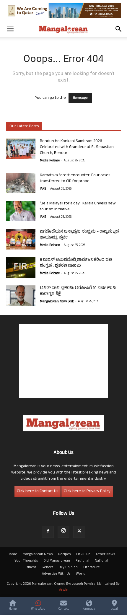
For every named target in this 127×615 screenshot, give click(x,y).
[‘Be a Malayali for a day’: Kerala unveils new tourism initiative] (20, 211)
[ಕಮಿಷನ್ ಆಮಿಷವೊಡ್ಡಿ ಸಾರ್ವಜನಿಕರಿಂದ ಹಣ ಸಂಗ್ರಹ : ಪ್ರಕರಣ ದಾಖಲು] (20, 267)
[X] (79, 532)
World (80, 574)
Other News (105, 554)
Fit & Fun (83, 554)
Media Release (50, 160)
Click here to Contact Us (37, 491)
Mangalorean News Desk (57, 301)
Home (12, 554)
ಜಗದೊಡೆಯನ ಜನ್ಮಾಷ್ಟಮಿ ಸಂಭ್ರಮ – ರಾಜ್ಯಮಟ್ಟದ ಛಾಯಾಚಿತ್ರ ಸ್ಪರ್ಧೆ (79, 234)
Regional (82, 561)
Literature (91, 567)
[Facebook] (48, 532)
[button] (10, 29)
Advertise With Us (56, 574)
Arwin (63, 590)
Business (29, 567)
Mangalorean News (38, 554)
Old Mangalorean (56, 561)
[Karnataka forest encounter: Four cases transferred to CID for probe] (20, 183)
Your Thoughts (26, 561)
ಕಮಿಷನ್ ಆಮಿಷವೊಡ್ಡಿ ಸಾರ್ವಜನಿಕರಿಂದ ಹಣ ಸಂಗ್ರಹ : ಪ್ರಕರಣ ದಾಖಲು (76, 263)
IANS (43, 189)
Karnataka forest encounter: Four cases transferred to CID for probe (75, 178)
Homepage (80, 98)
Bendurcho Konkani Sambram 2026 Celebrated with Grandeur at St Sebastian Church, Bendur (77, 147)
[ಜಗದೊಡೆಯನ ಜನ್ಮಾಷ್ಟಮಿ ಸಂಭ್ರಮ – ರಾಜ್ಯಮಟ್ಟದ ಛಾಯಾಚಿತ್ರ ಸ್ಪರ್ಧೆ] (20, 239)
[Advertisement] (63, 361)
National (101, 561)
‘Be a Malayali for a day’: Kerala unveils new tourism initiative (77, 206)
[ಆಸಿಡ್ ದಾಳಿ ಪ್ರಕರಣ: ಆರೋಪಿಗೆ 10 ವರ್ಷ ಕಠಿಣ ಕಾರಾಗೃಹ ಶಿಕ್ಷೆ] (20, 295)
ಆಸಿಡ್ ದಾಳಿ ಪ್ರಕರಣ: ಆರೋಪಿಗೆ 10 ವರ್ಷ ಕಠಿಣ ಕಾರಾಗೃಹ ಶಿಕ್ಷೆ (78, 291)
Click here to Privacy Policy (87, 491)
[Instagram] (63, 532)
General (48, 567)
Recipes (64, 554)
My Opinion (69, 567)
